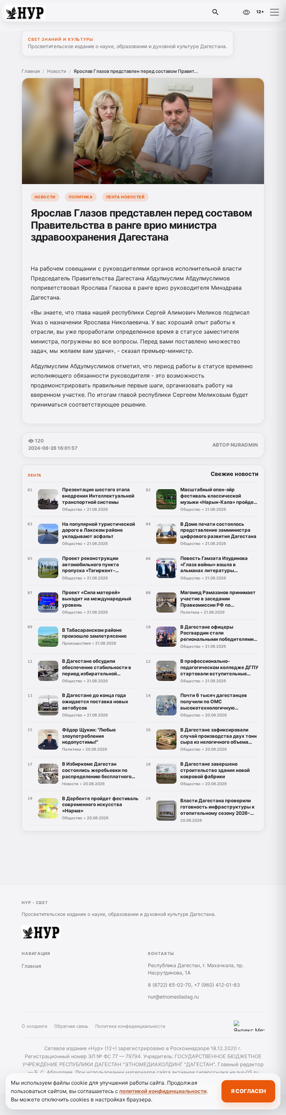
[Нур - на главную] (34, 12)
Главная (31, 71)
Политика (80, 197)
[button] (274, 12)
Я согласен (248, 1091)
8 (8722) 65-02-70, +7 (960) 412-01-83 (194, 985)
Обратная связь (71, 1026)
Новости (56, 71)
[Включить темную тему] (231, 12)
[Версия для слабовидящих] (246, 12)
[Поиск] (215, 12)
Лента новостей (125, 197)
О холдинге (34, 1026)
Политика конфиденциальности (130, 1026)
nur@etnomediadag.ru (173, 997)
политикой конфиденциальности (162, 1091)
